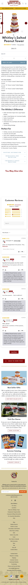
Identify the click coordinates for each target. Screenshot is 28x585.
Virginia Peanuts (14, 524)
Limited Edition (14, 549)
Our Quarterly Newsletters (14, 516)
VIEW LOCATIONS (14, 430)
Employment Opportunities (14, 512)
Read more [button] (5, 246)
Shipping (14, 557)
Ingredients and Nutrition (12, 156)
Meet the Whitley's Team (14, 509)
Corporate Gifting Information (14, 514)
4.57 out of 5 (18, 204)
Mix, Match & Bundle (14, 539)
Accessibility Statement (14, 568)
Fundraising (14, 564)
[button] (7, 44)
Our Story (14, 505)
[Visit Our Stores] (14, 410)
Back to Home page (15, 361)
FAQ (14, 518)
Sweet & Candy (14, 526)
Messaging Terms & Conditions (14, 570)
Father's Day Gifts (14, 535)
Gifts (14, 532)
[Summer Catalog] (14, 441)
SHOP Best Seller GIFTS (14, 399)
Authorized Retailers (14, 562)
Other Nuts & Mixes (14, 530)
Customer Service (14, 560)
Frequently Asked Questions (12, 161)
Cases (14, 537)
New (14, 543)
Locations (14, 507)
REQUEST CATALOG (14, 462)
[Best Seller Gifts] (14, 378)
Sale (14, 545)
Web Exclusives (14, 541)
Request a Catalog (14, 555)
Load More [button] (14, 352)
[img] (5, 238)
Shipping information (12, 152)
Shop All (14, 547)
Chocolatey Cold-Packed (14, 528)
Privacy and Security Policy (14, 566)
